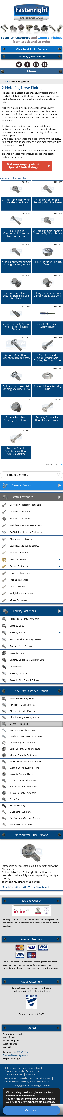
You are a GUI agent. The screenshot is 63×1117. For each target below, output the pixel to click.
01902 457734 (21, 1052)
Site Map (30, 1074)
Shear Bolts (43, 1081)
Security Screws (43, 1078)
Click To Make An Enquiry (31, 49)
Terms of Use (33, 1071)
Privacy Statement (13, 1074)
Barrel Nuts (10, 1078)
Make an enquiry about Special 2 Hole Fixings (23, 165)
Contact (31, 1110)
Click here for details (40, 991)
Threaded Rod (25, 1078)
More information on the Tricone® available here (27, 887)
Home (5, 81)
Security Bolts (11, 1081)
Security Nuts (28, 1081)
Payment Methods (14, 1071)
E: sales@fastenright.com (15, 1055)
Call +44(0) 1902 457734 (32, 56)
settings (49, 1102)
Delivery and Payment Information (22, 1067)
